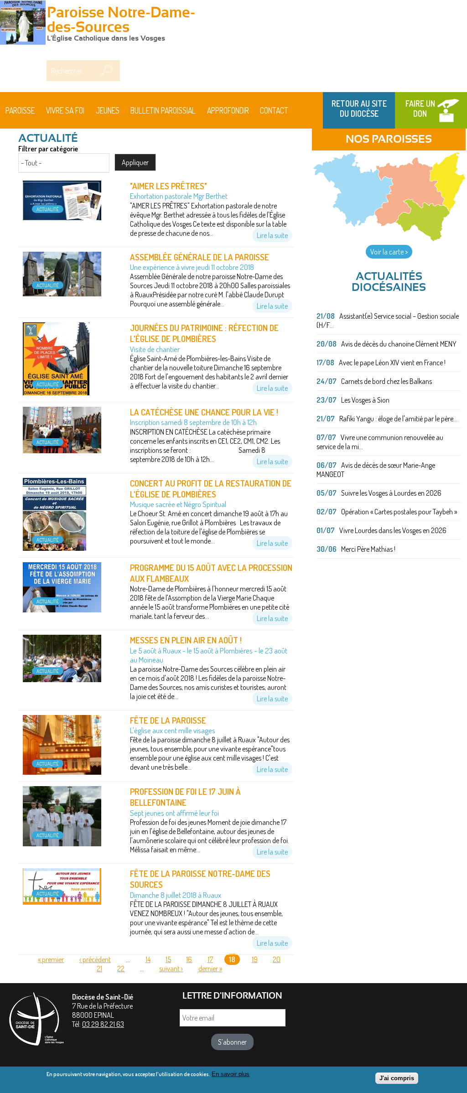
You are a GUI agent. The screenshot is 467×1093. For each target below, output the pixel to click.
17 (210, 959)
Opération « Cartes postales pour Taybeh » (399, 511)
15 (168, 959)
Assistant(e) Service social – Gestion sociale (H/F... (388, 320)
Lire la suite (272, 235)
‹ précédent (95, 959)
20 (276, 959)
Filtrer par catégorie (48, 148)
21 (99, 968)
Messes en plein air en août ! (186, 640)
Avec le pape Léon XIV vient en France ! (392, 362)
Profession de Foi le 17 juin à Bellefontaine (185, 797)
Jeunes (107, 110)
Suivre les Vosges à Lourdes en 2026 (391, 492)
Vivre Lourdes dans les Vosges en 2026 (392, 530)
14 (147, 959)
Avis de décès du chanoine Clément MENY (399, 343)
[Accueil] (23, 23)
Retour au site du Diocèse (359, 108)
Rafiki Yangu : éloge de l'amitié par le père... (398, 418)
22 (121, 968)
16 (189, 959)
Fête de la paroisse (168, 720)
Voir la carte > (389, 251)
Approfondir (228, 110)
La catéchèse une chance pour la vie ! (204, 412)
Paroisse (20, 110)
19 (255, 959)
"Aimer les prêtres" (168, 186)
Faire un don (420, 108)
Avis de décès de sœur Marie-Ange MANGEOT (376, 470)
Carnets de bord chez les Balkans (386, 381)
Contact (274, 110)
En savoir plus (230, 1074)
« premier (51, 959)
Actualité (47, 209)
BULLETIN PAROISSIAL (163, 110)
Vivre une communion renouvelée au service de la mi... (380, 442)
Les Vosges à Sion (365, 399)
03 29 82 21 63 (103, 1024)
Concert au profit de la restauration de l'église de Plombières (210, 488)
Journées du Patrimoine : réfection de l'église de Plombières (204, 333)
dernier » (210, 968)
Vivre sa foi (65, 110)
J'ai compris (396, 1078)
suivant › (171, 968)
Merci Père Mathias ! (368, 549)
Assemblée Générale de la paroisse (199, 257)
